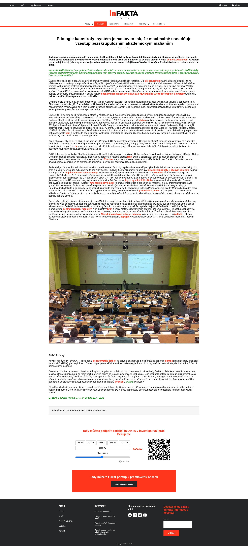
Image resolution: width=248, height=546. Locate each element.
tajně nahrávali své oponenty (82, 172)
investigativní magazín (124, 18)
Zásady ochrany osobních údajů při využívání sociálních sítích (105, 532)
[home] (124, 15)
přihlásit (171, 533)
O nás (12, 5)
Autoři (22, 5)
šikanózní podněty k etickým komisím (168, 170)
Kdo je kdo (157, 24)
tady (129, 157)
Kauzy (87, 24)
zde (76, 146)
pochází (119, 382)
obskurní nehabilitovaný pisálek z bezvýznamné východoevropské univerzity (143, 94)
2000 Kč (124, 443)
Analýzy (100, 24)
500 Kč (101, 443)
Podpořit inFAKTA (36, 5)
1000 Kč (112, 443)
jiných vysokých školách (138, 180)
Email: (165, 520)
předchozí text (152, 81)
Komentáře (114, 24)
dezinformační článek (104, 361)
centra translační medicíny (77, 209)
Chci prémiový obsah (124, 484)
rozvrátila (158, 172)
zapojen (125, 216)
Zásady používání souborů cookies (105, 524)
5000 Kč (102, 448)
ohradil (169, 361)
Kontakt (50, 5)
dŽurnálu (108, 159)
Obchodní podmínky (102, 511)
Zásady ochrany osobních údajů (105, 517)
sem (68, 133)
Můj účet (62, 526)
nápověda (125, 461)
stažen (142, 120)
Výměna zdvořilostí (177, 59)
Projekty (142, 24)
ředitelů (178, 214)
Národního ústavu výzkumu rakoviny (121, 214)
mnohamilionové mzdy (102, 183)
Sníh (109, 209)
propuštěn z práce (149, 190)
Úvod (120, 48)
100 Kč (80, 443)
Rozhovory (128, 24)
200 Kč (91, 443)
